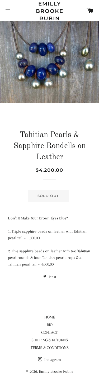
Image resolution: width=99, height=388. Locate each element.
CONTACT (49, 332)
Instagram (52, 359)
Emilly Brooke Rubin (49, 11)
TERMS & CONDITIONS (50, 347)
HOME (49, 317)
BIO (50, 324)
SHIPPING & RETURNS (49, 340)
